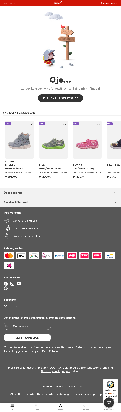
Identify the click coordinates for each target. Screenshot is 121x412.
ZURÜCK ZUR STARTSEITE (60, 98)
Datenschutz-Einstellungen (54, 394)
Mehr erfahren (51, 351)
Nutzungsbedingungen (55, 371)
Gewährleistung (85, 394)
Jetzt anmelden (27, 337)
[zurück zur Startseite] (59, 3)
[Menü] (116, 381)
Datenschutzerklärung (93, 367)
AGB (13, 394)
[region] (62, 148)
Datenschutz (26, 394)
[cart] (109, 402)
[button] (109, 3)
